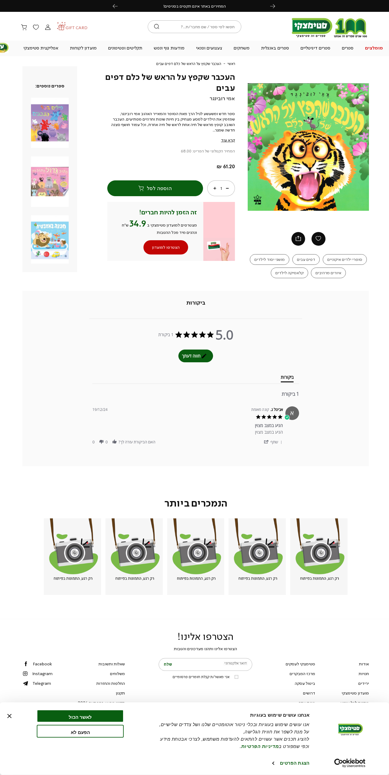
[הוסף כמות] (214, 188)
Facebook (42, 664)
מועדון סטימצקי (355, 693)
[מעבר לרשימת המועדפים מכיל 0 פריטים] (36, 27)
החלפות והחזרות (110, 683)
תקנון (120, 693)
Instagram (42, 673)
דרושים (309, 693)
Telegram (42, 683)
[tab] (195, 303)
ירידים (363, 683)
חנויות (364, 673)
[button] (374, 48)
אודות (364, 664)
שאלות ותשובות (111, 664)
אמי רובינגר (222, 98)
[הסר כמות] (227, 188)
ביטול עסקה (305, 683)
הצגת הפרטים (294, 763)
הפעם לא (80, 732)
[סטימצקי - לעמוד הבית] (329, 37)
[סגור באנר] (9, 716)
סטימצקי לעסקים (300, 664)
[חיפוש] (157, 26)
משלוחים (117, 673)
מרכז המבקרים (302, 673)
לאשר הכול (80, 717)
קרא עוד (228, 140)
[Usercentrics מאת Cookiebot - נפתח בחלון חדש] (350, 763)
